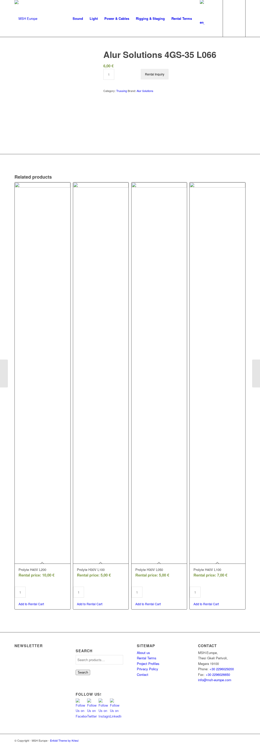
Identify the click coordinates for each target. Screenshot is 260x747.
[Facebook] (234, 740)
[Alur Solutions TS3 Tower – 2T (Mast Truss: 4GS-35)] (4, 373)
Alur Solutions (145, 91)
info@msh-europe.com (214, 679)
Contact (142, 674)
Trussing (121, 91)
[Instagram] (226, 740)
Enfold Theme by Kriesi (64, 740)
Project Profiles (148, 663)
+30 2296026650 (218, 674)
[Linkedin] (242, 740)
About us (143, 652)
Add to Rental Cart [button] (31, 604)
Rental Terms (146, 658)
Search (83, 672)
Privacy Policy (147, 668)
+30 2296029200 (221, 668)
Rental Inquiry (154, 74)
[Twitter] (219, 740)
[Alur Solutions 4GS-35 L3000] (256, 373)
